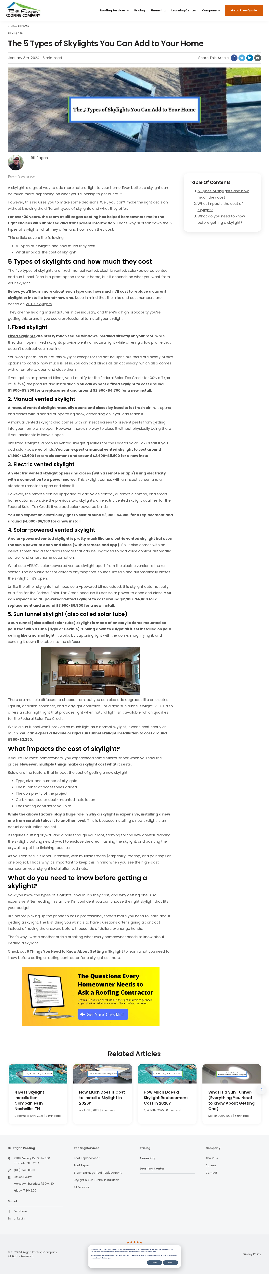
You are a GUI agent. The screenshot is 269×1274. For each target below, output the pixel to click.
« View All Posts (18, 26)
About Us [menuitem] (212, 1158)
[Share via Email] (257, 58)
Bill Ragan (39, 157)
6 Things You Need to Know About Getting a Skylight (75, 951)
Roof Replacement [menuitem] (87, 1158)
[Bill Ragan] (16, 162)
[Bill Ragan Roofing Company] (33, 10)
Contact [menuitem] (211, 1173)
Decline (170, 1262)
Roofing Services (112, 10)
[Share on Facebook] (234, 58)
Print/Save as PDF (23, 177)
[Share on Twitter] (241, 58)
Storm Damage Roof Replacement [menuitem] (98, 1173)
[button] (261, 1089)
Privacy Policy (252, 1254)
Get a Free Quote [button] (244, 10)
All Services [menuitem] (81, 1187)
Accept (154, 1262)
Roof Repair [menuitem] (81, 1165)
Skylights (15, 33)
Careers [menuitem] (211, 1165)
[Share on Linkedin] (249, 58)
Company (209, 10)
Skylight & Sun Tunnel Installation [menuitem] (96, 1180)
